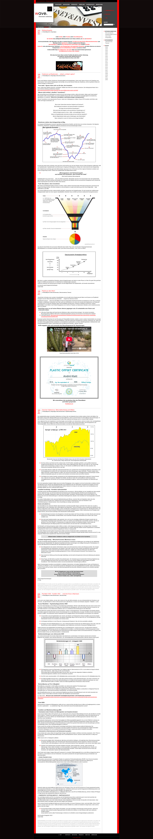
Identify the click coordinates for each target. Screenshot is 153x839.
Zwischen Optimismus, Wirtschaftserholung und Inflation (58, 410)
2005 (106, 79)
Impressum (99, 4)
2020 (106, 56)
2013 (106, 67)
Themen (69, 292)
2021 (106, 55)
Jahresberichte (63, 595)
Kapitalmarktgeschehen (71, 411)
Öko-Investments (63, 292)
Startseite (58, 4)
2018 (106, 59)
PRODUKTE (74, 4)
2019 (106, 58)
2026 (106, 47)
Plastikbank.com (69, 403)
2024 (106, 50)
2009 (106, 73)
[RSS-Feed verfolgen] (110, 19)
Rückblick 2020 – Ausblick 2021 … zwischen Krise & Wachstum (60, 594)
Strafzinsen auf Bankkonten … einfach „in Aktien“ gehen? (58, 74)
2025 (106, 48)
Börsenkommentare (60, 75)
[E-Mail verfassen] (110, 15)
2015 (106, 64)
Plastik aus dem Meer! (48, 291)
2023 (106, 52)
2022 (106, 53)
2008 (106, 75)
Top (61, 834)
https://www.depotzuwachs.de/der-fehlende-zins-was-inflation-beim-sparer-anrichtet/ (58, 90)
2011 (106, 70)
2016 (106, 62)
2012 (106, 69)
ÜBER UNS (82, 4)
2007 (106, 76)
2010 (106, 72)
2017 (106, 61)
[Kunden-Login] (110, 11)
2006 (106, 78)
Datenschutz (90, 4)
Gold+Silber (108, 36)
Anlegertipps (53, 31)
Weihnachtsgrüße (47, 30)
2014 (106, 65)
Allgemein (48, 31)
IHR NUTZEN (66, 4)
